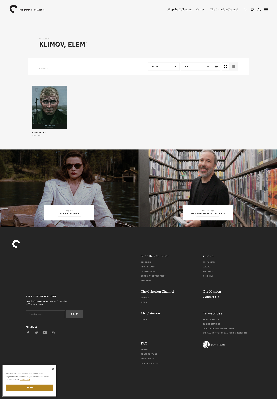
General (145, 349)
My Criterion (150, 313)
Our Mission (212, 291)
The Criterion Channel (224, 9)
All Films (146, 262)
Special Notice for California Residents (225, 333)
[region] (29, 381)
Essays (206, 267)
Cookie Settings (211, 324)
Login (144, 319)
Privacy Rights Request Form (219, 329)
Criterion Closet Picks (153, 276)
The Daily (208, 276)
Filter (155, 66)
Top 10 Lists (209, 262)
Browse (145, 298)
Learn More (25, 379)
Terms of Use (212, 313)
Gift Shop (146, 280)
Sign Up (145, 302)
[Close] (53, 369)
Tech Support (148, 359)
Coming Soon (148, 271)
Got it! (29, 388)
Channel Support (150, 363)
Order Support (149, 354)
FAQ (144, 343)
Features (208, 271)
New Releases (148, 267)
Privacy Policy (211, 319)
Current (200, 9)
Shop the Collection (179, 9)
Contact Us (211, 296)
